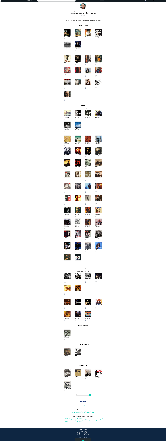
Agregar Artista (94, 435)
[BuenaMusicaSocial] (77, 434)
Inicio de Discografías (83, 405)
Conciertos (92, 412)
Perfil (72, 412)
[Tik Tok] (80, 434)
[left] (79, 0)
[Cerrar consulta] (73, 1)
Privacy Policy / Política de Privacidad (72, 435)
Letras (88, 412)
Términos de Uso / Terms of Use (85, 435)
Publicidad (80, 437)
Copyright (85, 437)
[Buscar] (90, 395)
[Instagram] (84, 434)
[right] (143, 0)
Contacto (64, 435)
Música (84, 412)
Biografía (76, 412)
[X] (89, 434)
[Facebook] (82, 434)
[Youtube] (87, 434)
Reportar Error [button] (83, 401)
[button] (83, 15)
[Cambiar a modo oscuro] (153, 0)
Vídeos (80, 412)
